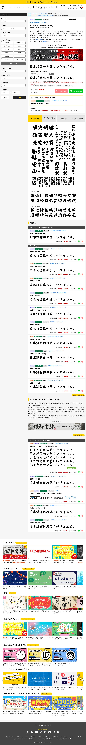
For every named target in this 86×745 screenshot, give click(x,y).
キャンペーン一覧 (20, 542)
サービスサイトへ (46, 693)
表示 (51, 73)
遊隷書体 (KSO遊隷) (35, 368)
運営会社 (79, 736)
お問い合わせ (72, 736)
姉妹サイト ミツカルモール (20, 739)
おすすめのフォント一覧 (27, 619)
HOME (29, 13)
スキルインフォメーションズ (61, 443)
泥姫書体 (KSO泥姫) (35, 281)
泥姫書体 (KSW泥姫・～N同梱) (38, 310)
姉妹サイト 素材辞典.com (47, 739)
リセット (5, 97)
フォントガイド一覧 (27, 568)
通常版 (44, 41)
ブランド (5, 18)
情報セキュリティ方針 (22, 736)
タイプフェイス (35, 13)
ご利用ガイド (55, 736)
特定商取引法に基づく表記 (43, 736)
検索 (20, 97)
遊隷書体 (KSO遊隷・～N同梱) (38, 339)
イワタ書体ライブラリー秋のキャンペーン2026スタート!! (43, 2)
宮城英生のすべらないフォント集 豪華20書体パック (43, 446)
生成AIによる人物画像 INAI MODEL (64, 739)
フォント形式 (6, 32)
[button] (2, 2)
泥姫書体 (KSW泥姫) (35, 324)
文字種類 (5, 82)
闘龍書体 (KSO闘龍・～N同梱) (38, 508)
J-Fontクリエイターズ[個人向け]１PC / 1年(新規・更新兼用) (46, 493)
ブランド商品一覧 (78, 435)
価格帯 (5, 90)
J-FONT (57, 490)
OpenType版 (38, 39)
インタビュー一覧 (32, 645)
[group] (15, 554)
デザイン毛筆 (44, 13)
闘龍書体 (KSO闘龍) (35, 479)
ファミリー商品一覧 (77, 395)
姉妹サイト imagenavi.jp (34, 739)
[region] (56, 78)
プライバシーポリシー (10, 736)
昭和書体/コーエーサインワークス (45, 15)
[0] (81, 9)
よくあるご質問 (63, 736)
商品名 (5, 25)
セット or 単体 (7, 75)
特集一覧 (12, 593)
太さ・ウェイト (7, 68)
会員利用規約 (32, 736)
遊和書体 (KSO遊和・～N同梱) (40, 103)
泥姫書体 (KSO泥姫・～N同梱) (38, 251)
